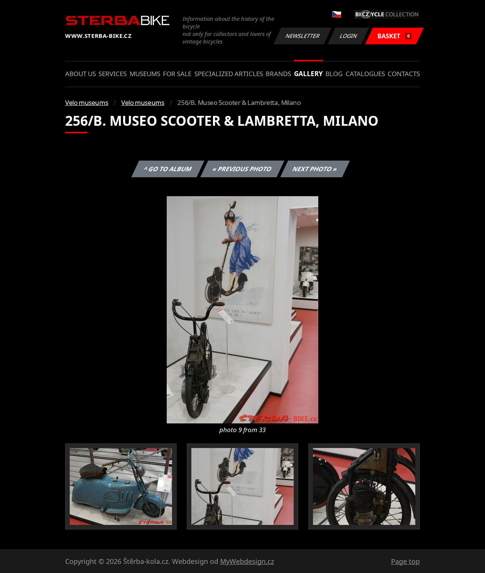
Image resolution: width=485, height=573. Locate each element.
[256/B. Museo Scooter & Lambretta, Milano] (242, 309)
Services (113, 73)
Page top (405, 561)
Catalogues (365, 73)
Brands (278, 73)
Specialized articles (228, 73)
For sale (177, 73)
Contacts (404, 73)
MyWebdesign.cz (247, 561)
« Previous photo (242, 169)
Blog (334, 73)
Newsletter (302, 35)
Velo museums (86, 102)
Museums (145, 73)
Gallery (308, 73)
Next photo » (315, 169)
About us (80, 73)
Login (348, 35)
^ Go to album (168, 169)
